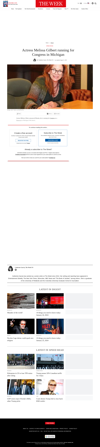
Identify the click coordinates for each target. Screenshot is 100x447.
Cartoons (48, 8)
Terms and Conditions (52, 428)
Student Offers (84, 8)
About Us (25, 428)
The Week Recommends (30, 8)
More (66, 8)
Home (47, 42)
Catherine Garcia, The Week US (45, 60)
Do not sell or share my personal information (57, 431)
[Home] (12, 8)
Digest (52, 42)
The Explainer (18, 8)
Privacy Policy (64, 428)
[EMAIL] (16, 270)
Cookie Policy (73, 428)
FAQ (41, 431)
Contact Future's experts (37, 428)
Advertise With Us (34, 431)
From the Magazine (57, 8)
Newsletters (40, 8)
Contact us (52, 157)
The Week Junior (74, 8)
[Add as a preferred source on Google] (50, 436)
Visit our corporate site (68, 442)
